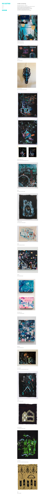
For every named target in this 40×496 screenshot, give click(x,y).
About (3, 7)
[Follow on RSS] (6, 10)
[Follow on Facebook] (5, 10)
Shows (3, 5)
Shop (2, 8)
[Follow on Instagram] (2, 10)
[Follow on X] (3, 10)
